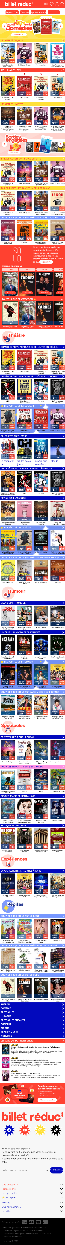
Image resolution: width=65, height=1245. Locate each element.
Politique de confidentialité (34, 1227)
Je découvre (46, 261)
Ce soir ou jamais (18, 1060)
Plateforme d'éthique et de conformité (21, 1233)
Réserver (10, 293)
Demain (25, 12)
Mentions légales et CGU (15, 1230)
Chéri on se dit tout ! (19, 1073)
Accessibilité (45, 1233)
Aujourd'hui (12, 12)
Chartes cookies (36, 1230)
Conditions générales (11, 1227)
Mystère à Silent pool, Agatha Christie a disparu (30, 1047)
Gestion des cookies (13, 1236)
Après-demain (38, 12)
